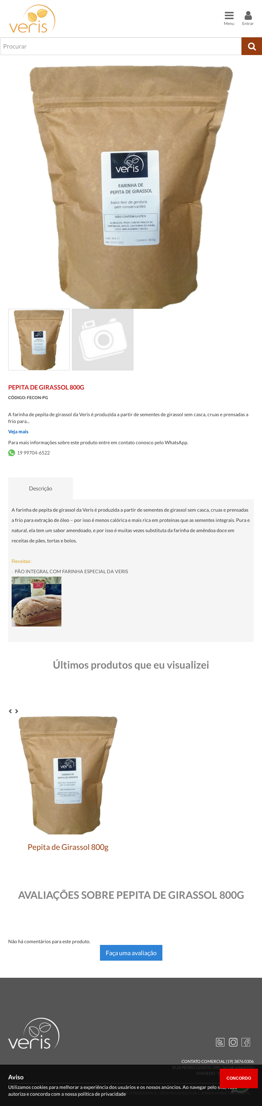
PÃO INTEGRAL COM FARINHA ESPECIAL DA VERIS (70, 571)
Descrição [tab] (40, 488)
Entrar (248, 23)
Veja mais (18, 431)
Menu (229, 23)
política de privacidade (102, 1094)
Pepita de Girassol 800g (68, 847)
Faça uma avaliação (131, 953)
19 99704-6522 (33, 453)
